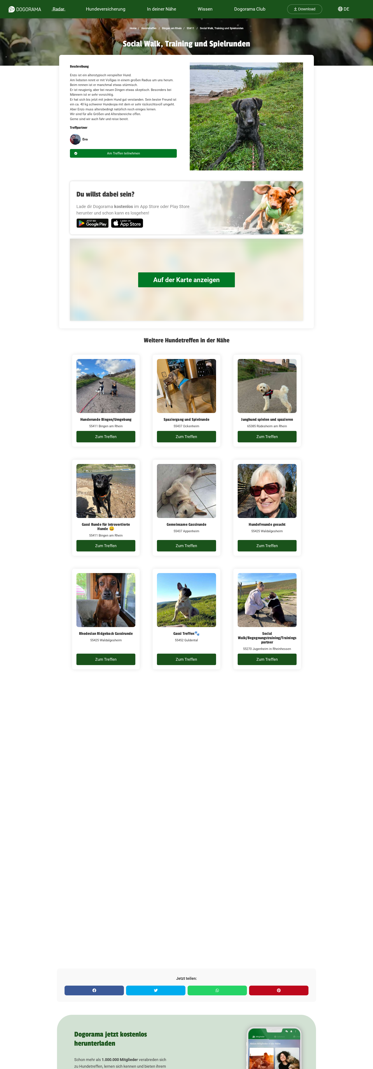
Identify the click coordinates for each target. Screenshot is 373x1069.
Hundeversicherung (105, 9)
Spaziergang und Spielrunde (186, 419)
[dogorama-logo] (25, 9)
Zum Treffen (106, 436)
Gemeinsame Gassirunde (186, 524)
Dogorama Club (250, 9)
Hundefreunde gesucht (267, 524)
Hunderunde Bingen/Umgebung (105, 419)
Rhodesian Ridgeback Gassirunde (106, 633)
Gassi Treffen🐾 (186, 633)
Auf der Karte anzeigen (186, 280)
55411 (190, 28)
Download (306, 9)
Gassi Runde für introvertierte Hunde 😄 (106, 526)
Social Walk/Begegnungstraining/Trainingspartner (267, 638)
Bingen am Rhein (171, 28)
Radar (58, 9)
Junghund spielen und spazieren (267, 419)
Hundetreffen (148, 28)
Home (133, 28)
